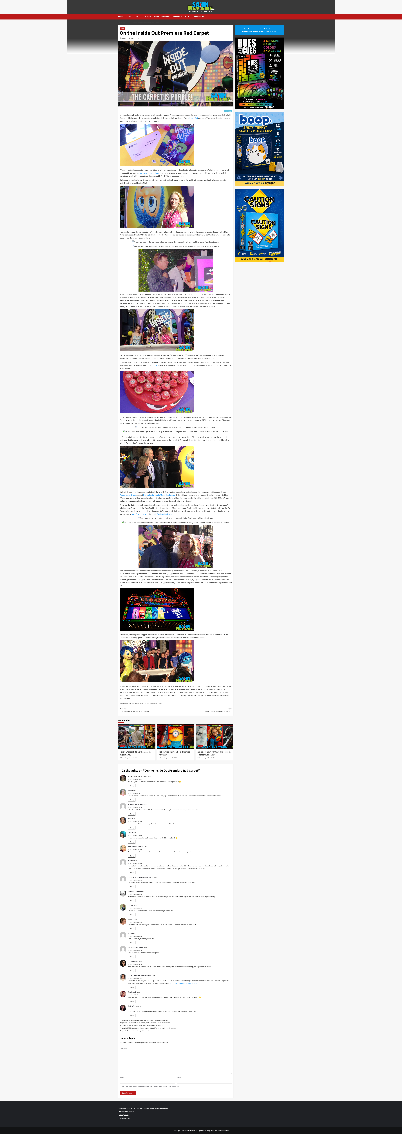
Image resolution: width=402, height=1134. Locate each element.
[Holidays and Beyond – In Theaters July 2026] (175, 736)
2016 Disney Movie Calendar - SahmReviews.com (144, 1025)
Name (122, 1077)
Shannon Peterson (135, 891)
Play (147, 16)
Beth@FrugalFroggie (135, 947)
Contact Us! (199, 16)
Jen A (130, 818)
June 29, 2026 (173, 758)
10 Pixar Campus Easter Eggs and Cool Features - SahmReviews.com (151, 1028)
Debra (130, 832)
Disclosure (228, 111)
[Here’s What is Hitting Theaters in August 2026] (136, 736)
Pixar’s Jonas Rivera (128, 495)
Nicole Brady (125, 38)
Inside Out (193, 118)
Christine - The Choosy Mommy (139, 975)
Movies (122, 28)
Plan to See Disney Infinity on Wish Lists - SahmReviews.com (148, 1023)
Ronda (130, 933)
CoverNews (214, 1130)
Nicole (130, 790)
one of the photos (139, 514)
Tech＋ (137, 16)
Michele (131, 860)
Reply (132, 786)
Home (120, 16)
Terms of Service (124, 1118)
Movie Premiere (152, 704)
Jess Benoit (132, 992)
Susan (154, 365)
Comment (124, 1048)
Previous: (134, 710)
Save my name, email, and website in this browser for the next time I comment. (151, 1086)
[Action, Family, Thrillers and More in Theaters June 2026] (214, 736)
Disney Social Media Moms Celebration (159, 495)
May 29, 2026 (211, 758)
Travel (156, 16)
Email (179, 1077)
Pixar (160, 704)
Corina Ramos (133, 961)
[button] (282, 16)
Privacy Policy (124, 1115)
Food (128, 16)
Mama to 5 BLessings (135, 804)
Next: (218, 710)
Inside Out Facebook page (161, 514)
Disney (137, 704)
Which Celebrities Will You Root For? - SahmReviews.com (147, 1020)
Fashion (164, 16)
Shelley (130, 919)
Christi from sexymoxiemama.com (140, 877)
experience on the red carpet (149, 173)
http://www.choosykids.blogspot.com (183, 983)
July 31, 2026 (133, 758)
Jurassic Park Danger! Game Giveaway (141, 1031)
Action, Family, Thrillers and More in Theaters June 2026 (214, 753)
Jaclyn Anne (132, 1006)
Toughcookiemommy (135, 846)
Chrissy (131, 905)
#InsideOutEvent (128, 704)
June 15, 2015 (135, 38)
